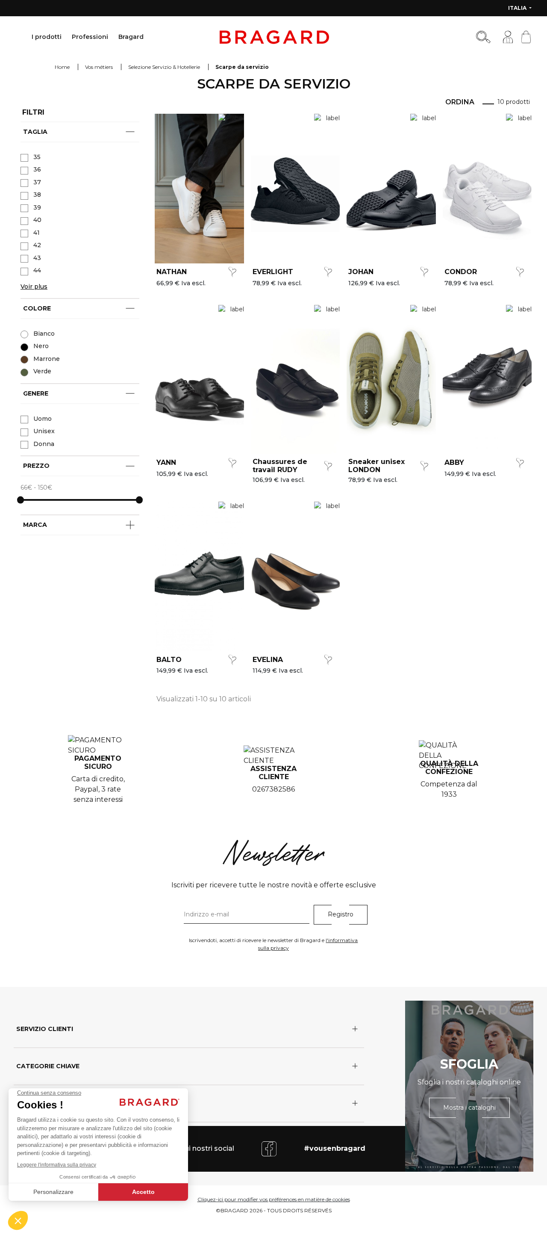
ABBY (454, 462)
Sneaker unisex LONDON (376, 466)
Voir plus (34, 286)
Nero (41, 346)
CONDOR (460, 272)
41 (36, 232)
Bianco (44, 333)
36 (37, 169)
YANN (166, 462)
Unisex (44, 431)
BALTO (169, 660)
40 (37, 220)
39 (37, 207)
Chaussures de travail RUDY (280, 466)
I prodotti (47, 37)
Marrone (46, 359)
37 (37, 182)
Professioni (90, 37)
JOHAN (360, 272)
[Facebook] (269, 1148)
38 (37, 194)
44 (37, 270)
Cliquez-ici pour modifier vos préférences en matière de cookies (273, 1199)
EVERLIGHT (273, 272)
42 (37, 245)
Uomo (42, 418)
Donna (43, 444)
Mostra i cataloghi (469, 1107)
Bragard (131, 37)
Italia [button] (518, 8)
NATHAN (171, 272)
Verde (42, 371)
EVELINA (268, 660)
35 (37, 157)
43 (37, 258)
